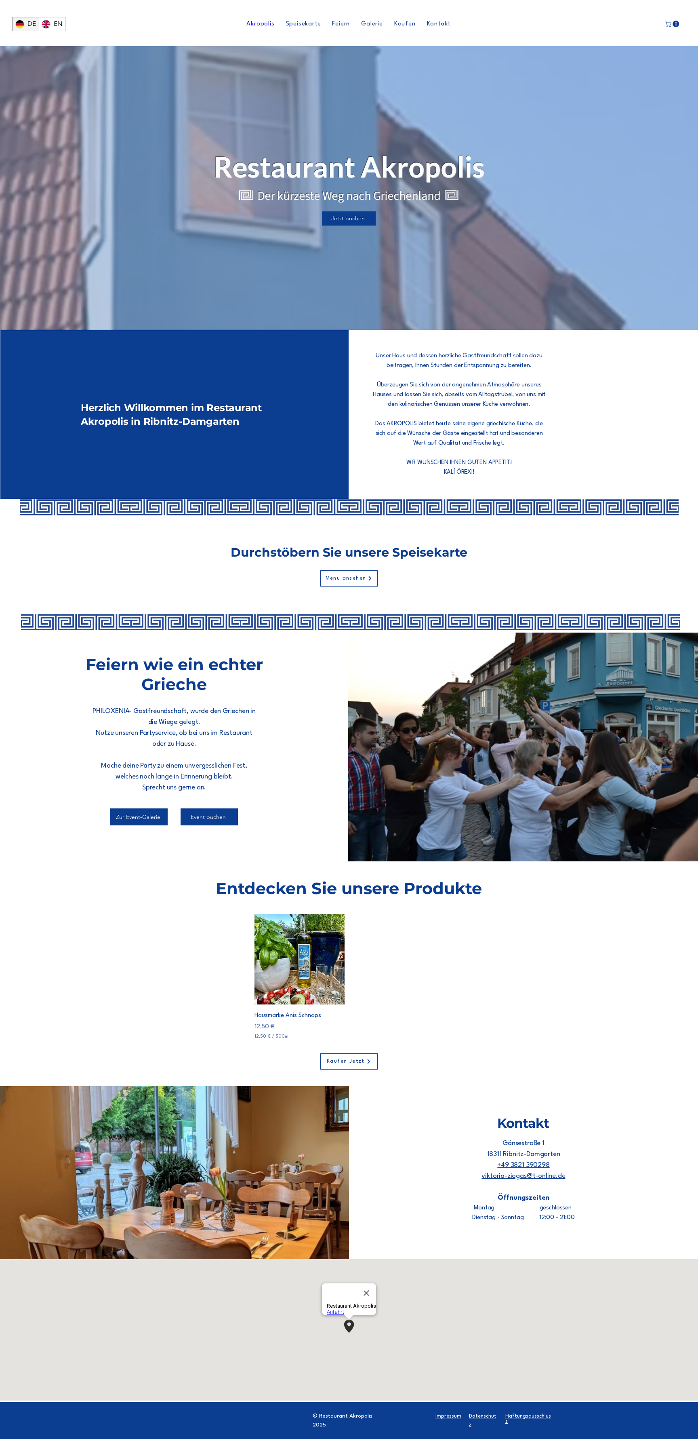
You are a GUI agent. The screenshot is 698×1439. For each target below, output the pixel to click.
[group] (348, 977)
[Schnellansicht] (299, 959)
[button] (673, 24)
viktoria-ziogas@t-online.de (523, 1176)
